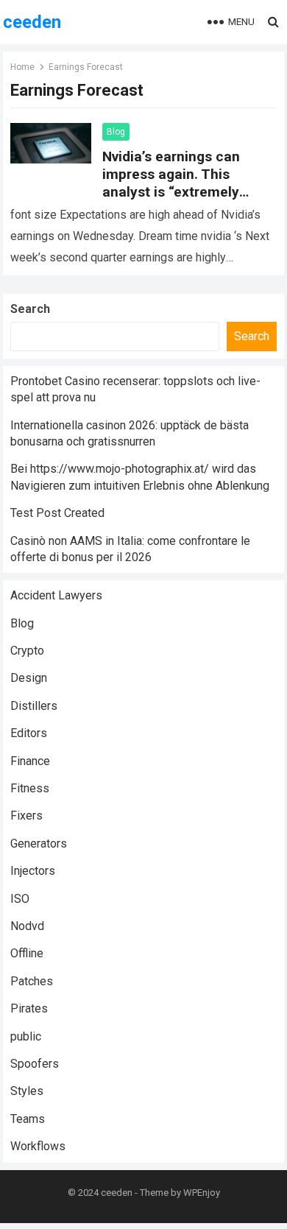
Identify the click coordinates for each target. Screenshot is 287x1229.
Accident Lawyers (56, 595)
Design (28, 678)
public (25, 1036)
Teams (27, 1119)
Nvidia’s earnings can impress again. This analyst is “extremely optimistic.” (171, 183)
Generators (38, 844)
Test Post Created (57, 513)
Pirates (29, 1008)
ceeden (32, 22)
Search (30, 309)
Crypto (27, 651)
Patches (31, 981)
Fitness (29, 788)
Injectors (32, 871)
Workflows (37, 1146)
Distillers (33, 706)
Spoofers (34, 1064)
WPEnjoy (201, 1192)
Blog (116, 132)
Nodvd (27, 926)
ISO (19, 899)
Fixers (26, 816)
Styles (26, 1091)
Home (22, 67)
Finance (30, 761)
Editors (28, 733)
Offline (26, 953)
